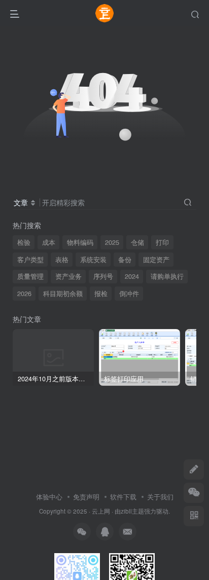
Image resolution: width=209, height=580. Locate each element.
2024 (132, 276)
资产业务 (68, 276)
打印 (162, 242)
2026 (24, 293)
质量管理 (30, 276)
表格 (61, 259)
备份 (124, 259)
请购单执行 (167, 276)
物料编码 (80, 242)
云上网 (101, 511)
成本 (48, 242)
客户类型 (30, 259)
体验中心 (49, 496)
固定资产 (156, 259)
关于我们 (160, 496)
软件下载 (123, 496)
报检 (101, 293)
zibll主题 (132, 511)
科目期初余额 (63, 293)
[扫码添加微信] (194, 493)
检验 (23, 242)
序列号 (103, 276)
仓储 (137, 242)
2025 (112, 242)
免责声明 (86, 496)
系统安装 (93, 259)
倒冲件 (129, 293)
